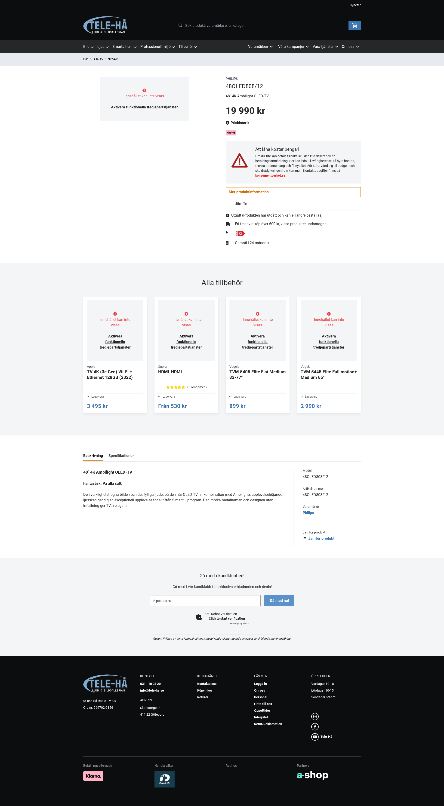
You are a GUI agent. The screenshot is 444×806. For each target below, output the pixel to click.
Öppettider (262, 710)
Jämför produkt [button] (320, 538)
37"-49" (113, 59)
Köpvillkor (204, 690)
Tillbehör (186, 46)
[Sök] (180, 25)
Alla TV (98, 59)
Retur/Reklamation (268, 724)
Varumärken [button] (258, 46)
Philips (308, 513)
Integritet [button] (261, 717)
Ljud (101, 46)
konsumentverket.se (270, 175)
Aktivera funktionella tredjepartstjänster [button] (144, 107)
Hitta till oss (263, 704)
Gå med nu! (279, 600)
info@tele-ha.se (152, 690)
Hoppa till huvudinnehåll (220, 6)
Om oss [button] (348, 46)
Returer (202, 697)
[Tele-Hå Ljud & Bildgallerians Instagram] (334, 716)
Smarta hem (122, 46)
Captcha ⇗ (239, 623)
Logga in (260, 684)
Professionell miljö (155, 46)
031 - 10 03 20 (150, 684)
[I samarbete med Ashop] (312, 775)
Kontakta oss (206, 684)
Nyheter (355, 5)
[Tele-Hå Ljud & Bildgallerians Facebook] (334, 726)
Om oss (259, 690)
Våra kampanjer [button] (291, 46)
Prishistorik (240, 123)
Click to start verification (227, 618)
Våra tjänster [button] (323, 46)
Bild (86, 46)
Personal (260, 697)
